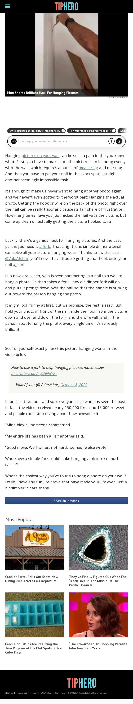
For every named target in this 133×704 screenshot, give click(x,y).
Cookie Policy (60, 693)
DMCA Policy (46, 693)
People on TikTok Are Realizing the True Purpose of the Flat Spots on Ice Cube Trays (33, 648)
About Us (9, 693)
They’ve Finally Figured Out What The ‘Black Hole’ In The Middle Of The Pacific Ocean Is (98, 580)
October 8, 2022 (73, 384)
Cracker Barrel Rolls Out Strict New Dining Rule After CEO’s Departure (31, 578)
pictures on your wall (40, 155)
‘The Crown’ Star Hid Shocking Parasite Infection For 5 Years (98, 646)
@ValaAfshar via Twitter (118, 97)
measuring (88, 167)
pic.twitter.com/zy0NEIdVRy (34, 373)
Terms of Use (22, 693)
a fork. (45, 246)
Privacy (34, 693)
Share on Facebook (66, 501)
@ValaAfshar (16, 258)
